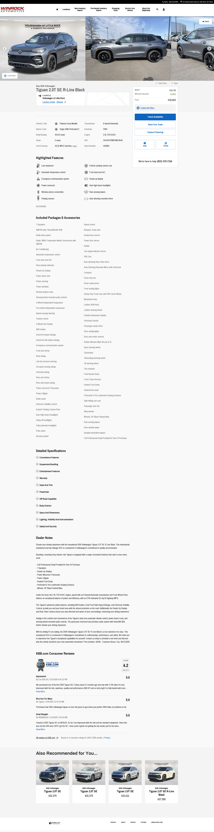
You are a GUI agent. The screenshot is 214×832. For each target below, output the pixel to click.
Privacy (107, 737)
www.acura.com (156, 822)
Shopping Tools (115, 9)
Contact (113, 822)
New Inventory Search (80, 9)
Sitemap (143, 822)
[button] (83, 457)
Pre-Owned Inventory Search (99, 9)
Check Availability (155, 117)
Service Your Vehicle (130, 9)
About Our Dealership (146, 9)
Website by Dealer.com (54, 823)
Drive (166, 145)
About (123, 822)
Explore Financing (155, 132)
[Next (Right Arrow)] (209, 48)
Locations (66, 9)
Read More (40, 691)
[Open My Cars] (163, 9)
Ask (145, 145)
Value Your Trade (155, 124)
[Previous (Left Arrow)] (4, 48)
